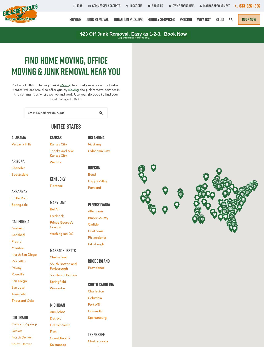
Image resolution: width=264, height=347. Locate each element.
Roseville (18, 274)
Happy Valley (97, 181)
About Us (157, 6)
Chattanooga (98, 341)
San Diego (19, 281)
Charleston (96, 291)
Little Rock (20, 198)
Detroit (55, 318)
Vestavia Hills (21, 144)
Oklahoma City (99, 151)
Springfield (58, 281)
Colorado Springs (24, 324)
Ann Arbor (57, 312)
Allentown (95, 211)
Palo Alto (19, 261)
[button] (208, 207)
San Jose (18, 287)
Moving (75, 19)
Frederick (57, 216)
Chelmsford (58, 257)
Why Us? (204, 19)
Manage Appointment (216, 6)
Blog (220, 19)
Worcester (57, 288)
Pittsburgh (96, 244)
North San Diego (24, 254)
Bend (92, 174)
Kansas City (58, 144)
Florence (56, 186)
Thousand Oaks (23, 300)
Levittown (95, 231)
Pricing (186, 19)
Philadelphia (97, 237)
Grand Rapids (60, 338)
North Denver (22, 337)
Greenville (95, 311)
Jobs (80, 6)
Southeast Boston (63, 275)
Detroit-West (60, 325)
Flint (53, 331)
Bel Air (55, 209)
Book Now (249, 19)
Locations (136, 6)
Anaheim (18, 228)
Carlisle (93, 224)
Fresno (16, 241)
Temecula (19, 294)
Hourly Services (161, 19)
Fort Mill (94, 304)
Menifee (18, 248)
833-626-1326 (249, 6)
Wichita (55, 162)
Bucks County (98, 218)
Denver (17, 331)
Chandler (18, 168)
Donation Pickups (128, 19)
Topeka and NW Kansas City (61, 153)
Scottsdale (20, 174)
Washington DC (61, 234)
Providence (96, 268)
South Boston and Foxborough (63, 266)
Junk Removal (97, 19)
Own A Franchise (183, 6)
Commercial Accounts (106, 6)
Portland (94, 187)
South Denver (22, 344)
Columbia (95, 298)
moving (73, 90)
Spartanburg (97, 317)
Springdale (20, 205)
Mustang (94, 144)
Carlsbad (18, 235)
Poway (16, 268)
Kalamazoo (58, 345)
